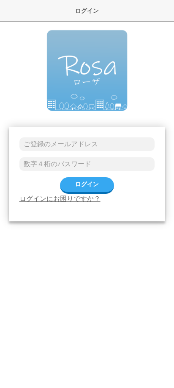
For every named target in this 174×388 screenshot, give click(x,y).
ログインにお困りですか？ (60, 198)
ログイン (87, 184)
